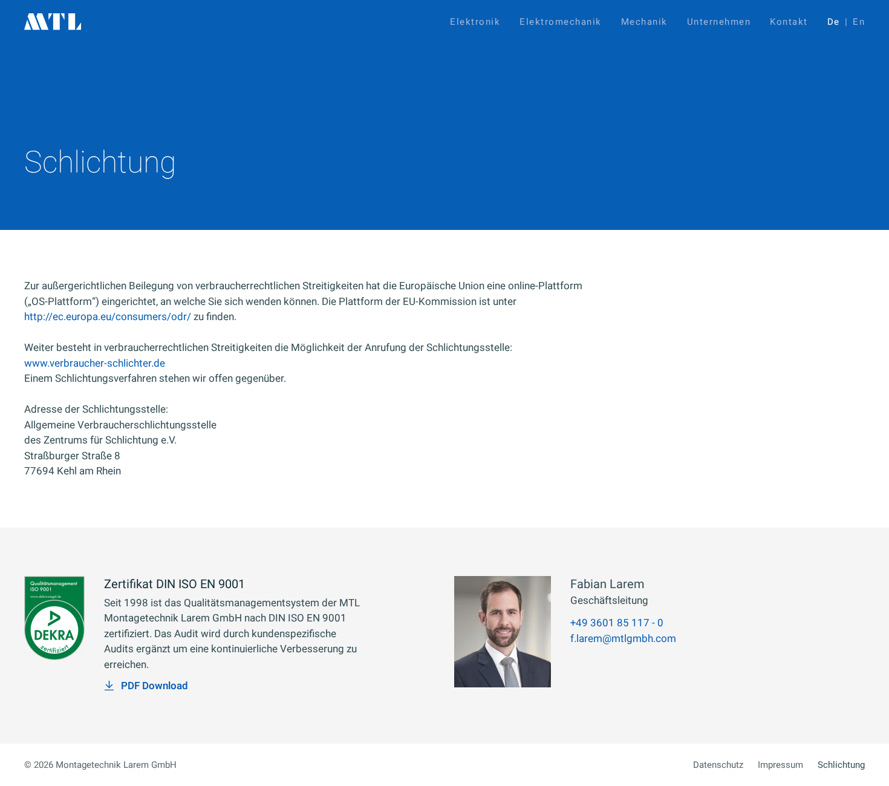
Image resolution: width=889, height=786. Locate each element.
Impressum (780, 764)
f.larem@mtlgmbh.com (623, 638)
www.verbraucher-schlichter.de (94, 363)
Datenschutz (718, 764)
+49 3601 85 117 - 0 (616, 622)
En (859, 21)
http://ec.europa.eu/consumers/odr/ (107, 316)
